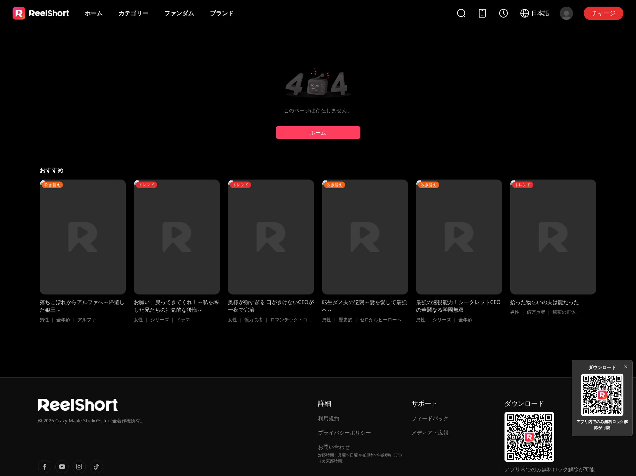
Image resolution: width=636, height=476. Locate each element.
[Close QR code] (625, 366)
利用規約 (328, 418)
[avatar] (566, 13)
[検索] (461, 13)
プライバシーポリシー (344, 432)
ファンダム (179, 13)
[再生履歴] (503, 13)
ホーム (94, 13)
